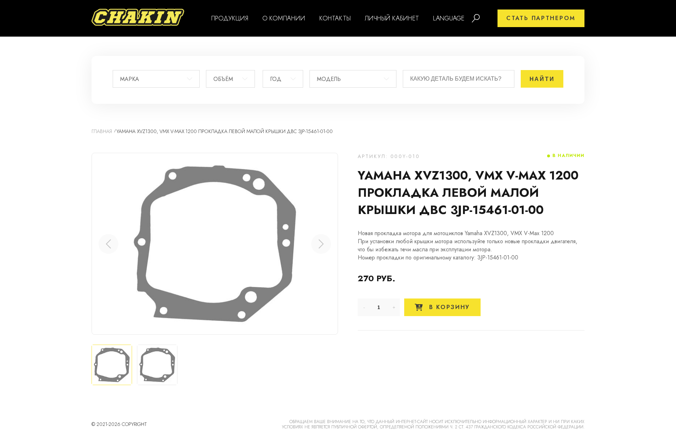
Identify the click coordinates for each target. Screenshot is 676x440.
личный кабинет (392, 18)
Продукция (229, 18)
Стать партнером (541, 18)
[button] (321, 244)
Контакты (335, 18)
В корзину (448, 307)
